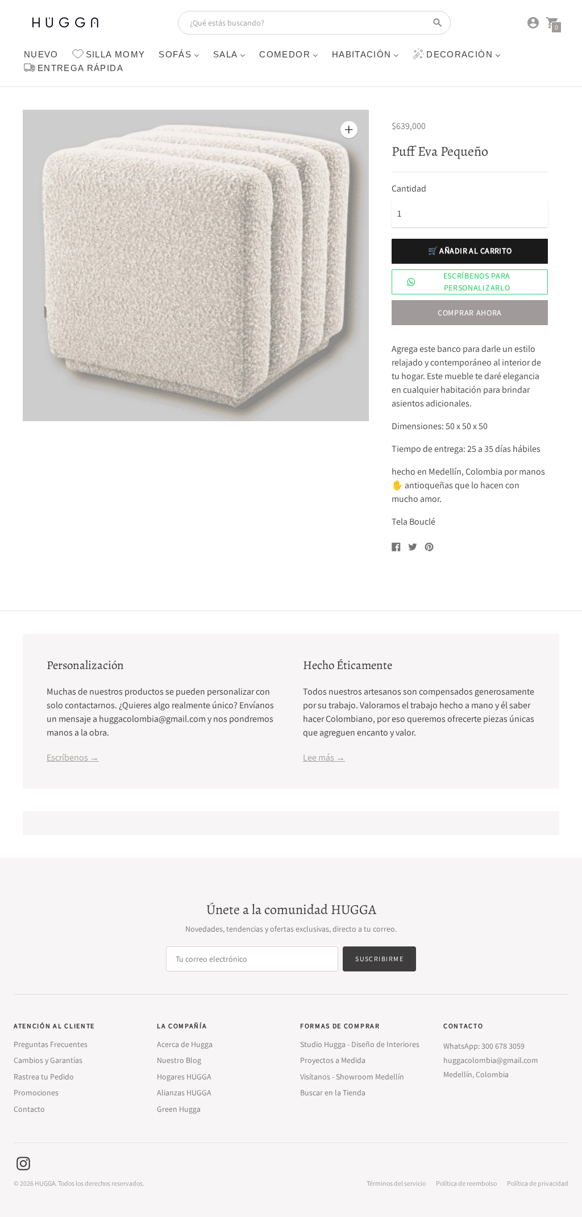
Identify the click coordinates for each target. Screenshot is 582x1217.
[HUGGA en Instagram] (23, 1163)
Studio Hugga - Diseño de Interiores (359, 1044)
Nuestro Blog (179, 1060)
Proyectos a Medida (332, 1060)
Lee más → (324, 757)
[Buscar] (437, 23)
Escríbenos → (73, 757)
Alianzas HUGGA (184, 1092)
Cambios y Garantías (48, 1060)
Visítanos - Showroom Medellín (352, 1076)
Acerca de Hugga (185, 1044)
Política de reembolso (466, 1183)
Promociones (36, 1092)
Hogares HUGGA (184, 1076)
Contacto (29, 1109)
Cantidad (409, 189)
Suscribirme (379, 958)
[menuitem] (41, 54)
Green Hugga (179, 1109)
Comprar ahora (470, 313)
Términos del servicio (396, 1183)
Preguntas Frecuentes (51, 1044)
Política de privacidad (537, 1183)
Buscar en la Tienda (332, 1092)
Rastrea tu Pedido (44, 1076)
